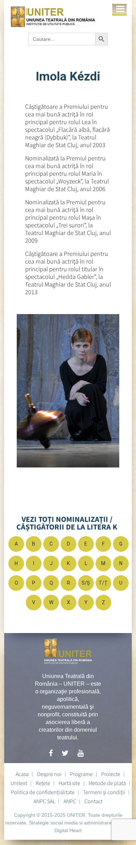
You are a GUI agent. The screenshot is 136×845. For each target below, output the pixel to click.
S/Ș (86, 583)
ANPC (69, 801)
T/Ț (103, 583)
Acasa (22, 773)
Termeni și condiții (104, 792)
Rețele (43, 782)
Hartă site (69, 782)
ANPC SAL (44, 801)
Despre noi (49, 773)
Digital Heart (68, 830)
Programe (81, 773)
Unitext (18, 782)
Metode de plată (107, 782)
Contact (93, 801)
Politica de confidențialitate (43, 792)
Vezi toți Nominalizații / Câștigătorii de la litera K (67, 523)
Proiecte (110, 773)
